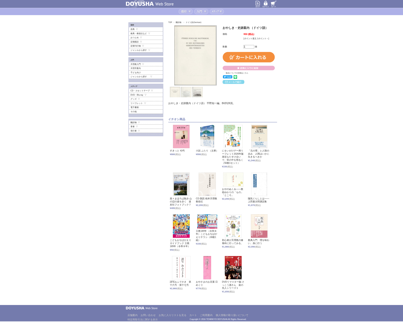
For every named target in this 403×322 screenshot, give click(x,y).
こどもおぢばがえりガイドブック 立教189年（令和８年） (180, 243)
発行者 (134, 131)
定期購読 (135, 42)
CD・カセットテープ (140, 90)
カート (193, 315)
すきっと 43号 (177, 150)
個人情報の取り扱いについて (232, 315)
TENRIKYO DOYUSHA (216, 319)
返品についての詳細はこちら (237, 73)
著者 (133, 126)
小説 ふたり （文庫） (207, 150)
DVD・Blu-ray (137, 95)
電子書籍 (135, 107)
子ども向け (136, 72)
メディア (217, 11)
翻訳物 (178, 22)
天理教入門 (136, 64)
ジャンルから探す (139, 50)
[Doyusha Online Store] (141, 311)
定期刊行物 (136, 46)
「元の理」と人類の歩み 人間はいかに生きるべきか (258, 153)
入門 (201, 11)
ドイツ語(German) (193, 22)
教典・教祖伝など (139, 33)
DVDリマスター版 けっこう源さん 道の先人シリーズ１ (233, 284)
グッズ (134, 99)
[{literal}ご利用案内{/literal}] (257, 7)
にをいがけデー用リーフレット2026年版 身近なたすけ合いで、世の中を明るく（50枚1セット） (233, 156)
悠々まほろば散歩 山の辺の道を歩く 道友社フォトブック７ (181, 201)
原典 (133, 29)
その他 (134, 111)
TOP (170, 22)
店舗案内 (133, 315)
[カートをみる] (273, 7)
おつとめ (135, 37)
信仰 (186, 11)
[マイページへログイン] (265, 7)
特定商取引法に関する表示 (143, 319)
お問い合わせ (148, 315)
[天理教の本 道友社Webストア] (149, 5)
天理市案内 (136, 68)
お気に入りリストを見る (172, 315)
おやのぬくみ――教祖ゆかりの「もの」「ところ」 (232, 192)
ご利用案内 (206, 315)
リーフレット (137, 103)
